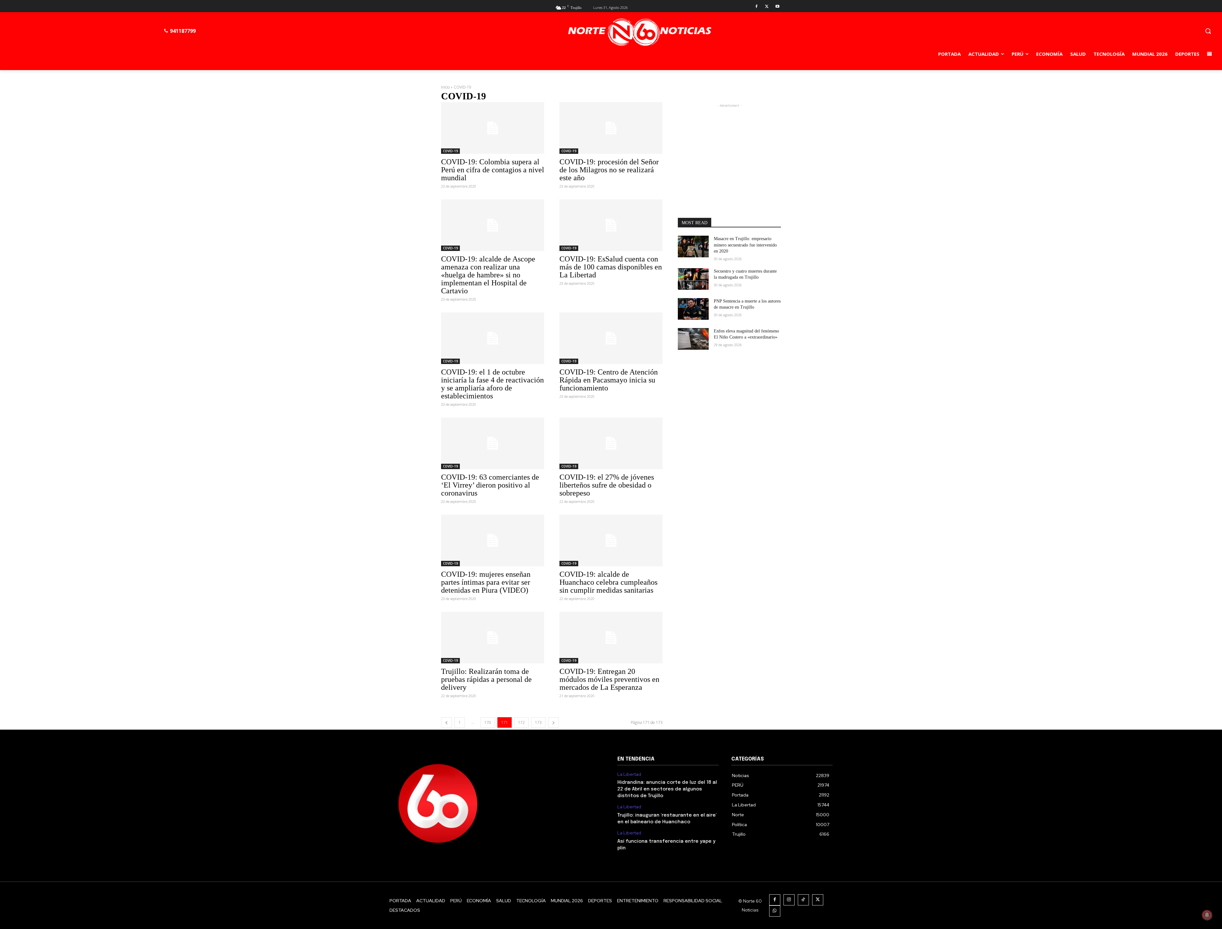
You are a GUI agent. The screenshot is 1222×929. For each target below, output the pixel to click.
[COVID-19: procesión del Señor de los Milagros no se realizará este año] (611, 128)
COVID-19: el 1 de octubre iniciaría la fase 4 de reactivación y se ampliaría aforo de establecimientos (492, 384)
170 (487, 722)
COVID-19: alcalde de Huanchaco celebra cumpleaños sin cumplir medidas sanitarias (608, 582)
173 (538, 722)
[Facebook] (756, 7)
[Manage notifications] (1207, 915)
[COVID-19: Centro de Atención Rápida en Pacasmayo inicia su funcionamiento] (611, 338)
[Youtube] (777, 7)
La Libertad (629, 774)
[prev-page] (446, 722)
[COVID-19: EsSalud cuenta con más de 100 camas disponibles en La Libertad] (611, 225)
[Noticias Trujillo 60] (640, 32)
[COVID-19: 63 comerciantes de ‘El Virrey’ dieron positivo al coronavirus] (492, 443)
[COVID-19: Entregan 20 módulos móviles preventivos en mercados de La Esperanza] (611, 637)
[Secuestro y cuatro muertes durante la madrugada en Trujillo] (693, 279)
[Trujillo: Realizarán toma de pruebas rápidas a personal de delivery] (492, 637)
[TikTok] (803, 899)
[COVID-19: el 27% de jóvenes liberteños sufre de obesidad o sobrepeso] (611, 443)
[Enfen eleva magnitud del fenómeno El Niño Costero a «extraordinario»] (693, 339)
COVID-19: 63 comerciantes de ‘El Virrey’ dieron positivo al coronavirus (490, 485)
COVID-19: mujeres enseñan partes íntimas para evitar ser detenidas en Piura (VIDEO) (485, 582)
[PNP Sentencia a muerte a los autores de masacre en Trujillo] (693, 309)
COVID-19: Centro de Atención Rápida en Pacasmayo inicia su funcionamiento (608, 380)
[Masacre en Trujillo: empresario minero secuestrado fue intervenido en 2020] (693, 246)
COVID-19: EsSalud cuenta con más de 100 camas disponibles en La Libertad (610, 267)
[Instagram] (789, 899)
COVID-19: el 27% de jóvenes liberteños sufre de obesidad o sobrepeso (606, 485)
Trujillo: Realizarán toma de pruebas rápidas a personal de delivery (486, 679)
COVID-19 (450, 151)
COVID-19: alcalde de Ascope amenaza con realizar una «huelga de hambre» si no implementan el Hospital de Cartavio (488, 275)
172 (521, 722)
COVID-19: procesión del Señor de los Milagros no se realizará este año (609, 170)
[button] (1208, 31)
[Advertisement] (729, 149)
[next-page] (553, 722)
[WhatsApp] (774, 911)
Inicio (445, 87)
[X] (766, 7)
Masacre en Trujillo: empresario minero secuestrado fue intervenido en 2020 (745, 245)
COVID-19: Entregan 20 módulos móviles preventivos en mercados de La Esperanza (609, 679)
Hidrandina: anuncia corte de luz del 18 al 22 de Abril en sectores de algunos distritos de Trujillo (667, 789)
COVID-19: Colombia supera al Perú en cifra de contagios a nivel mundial (492, 170)
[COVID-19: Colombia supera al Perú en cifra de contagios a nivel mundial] (492, 128)
